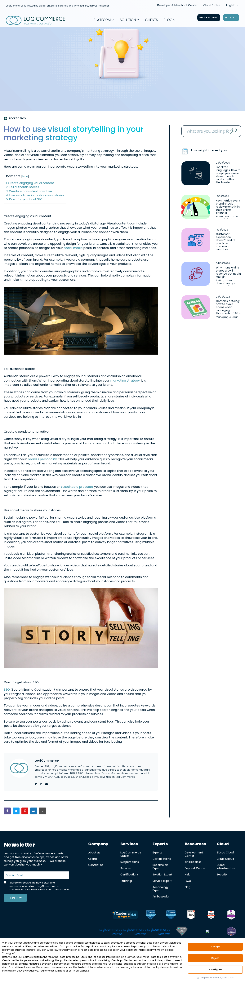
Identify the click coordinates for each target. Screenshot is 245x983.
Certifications (129, 874)
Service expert (162, 881)
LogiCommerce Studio (130, 854)
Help (187, 874)
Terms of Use (61, 889)
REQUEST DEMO (208, 17)
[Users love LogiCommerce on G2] (191, 915)
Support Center (195, 868)
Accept (215, 946)
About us (94, 852)
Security (222, 874)
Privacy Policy (39, 889)
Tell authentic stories (22, 187)
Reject (215, 958)
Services (125, 868)
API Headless (193, 862)
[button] (103, 19)
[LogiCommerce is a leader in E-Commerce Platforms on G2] (211, 915)
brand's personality (42, 459)
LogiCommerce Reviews (110, 932)
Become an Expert (160, 866)
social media (73, 248)
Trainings (126, 881)
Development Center (194, 854)
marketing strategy (125, 380)
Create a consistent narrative (29, 191)
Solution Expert (162, 874)
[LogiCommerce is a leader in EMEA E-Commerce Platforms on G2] (231, 915)
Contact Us (95, 865)
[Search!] (233, 131)
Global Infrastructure (226, 866)
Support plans (129, 862)
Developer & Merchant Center (177, 5)
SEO (7, 689)
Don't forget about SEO (24, 199)
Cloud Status (211, 5)
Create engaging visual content (30, 183)
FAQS (188, 881)
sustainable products (77, 487)
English (230, 5)
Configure (215, 969)
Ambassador (161, 896)
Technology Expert (160, 888)
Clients (92, 859)
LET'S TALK (231, 17)
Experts (157, 852)
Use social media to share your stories (35, 195)
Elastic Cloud (225, 852)
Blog (187, 887)
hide (25, 176)
